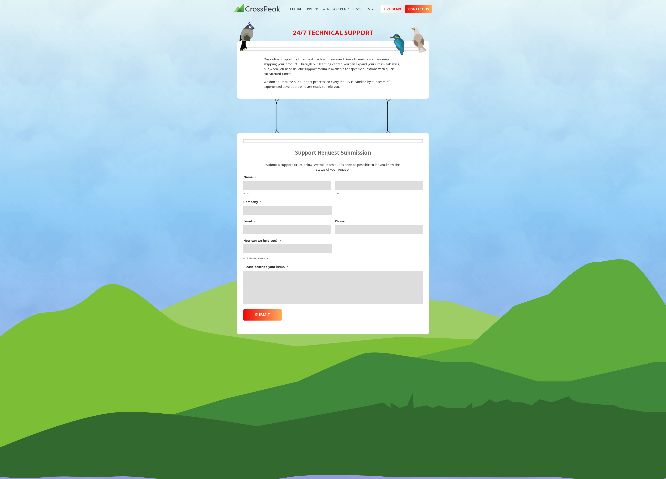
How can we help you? (262, 241)
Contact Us (418, 9)
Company (252, 202)
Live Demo (392, 9)
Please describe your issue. (265, 267)
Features (296, 9)
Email (249, 221)
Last (338, 193)
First (246, 193)
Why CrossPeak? (336, 9)
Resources (361, 9)
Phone (340, 221)
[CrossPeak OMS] (257, 9)
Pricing (313, 9)
